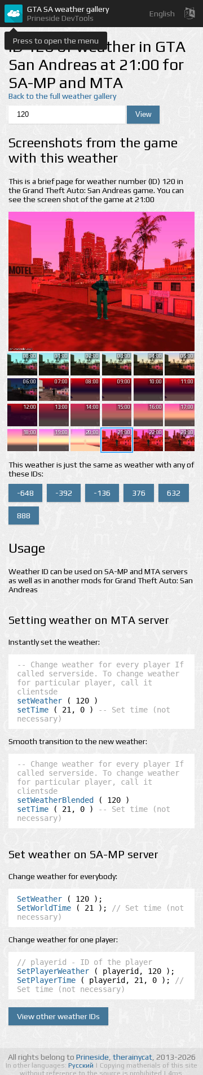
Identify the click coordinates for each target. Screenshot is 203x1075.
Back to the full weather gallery (62, 95)
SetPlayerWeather (53, 971)
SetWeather (39, 898)
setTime (32, 709)
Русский (81, 1065)
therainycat (132, 1056)
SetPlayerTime (46, 980)
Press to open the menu (56, 40)
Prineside (92, 1056)
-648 (25, 492)
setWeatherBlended (55, 800)
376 (138, 492)
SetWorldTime (44, 907)
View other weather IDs (58, 1016)
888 (23, 515)
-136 (102, 492)
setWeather (39, 700)
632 (173, 492)
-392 (63, 492)
